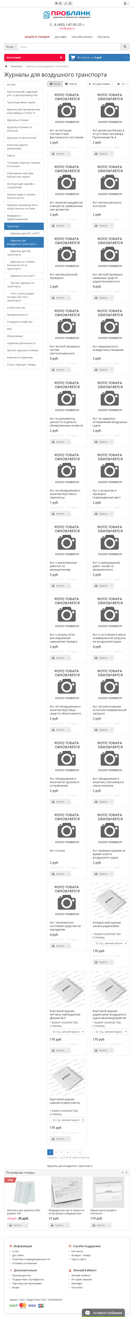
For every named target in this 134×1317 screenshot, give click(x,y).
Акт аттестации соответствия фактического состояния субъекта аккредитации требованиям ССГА (66, 137)
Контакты (77, 1251)
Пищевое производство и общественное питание (22, 206)
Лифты (11, 155)
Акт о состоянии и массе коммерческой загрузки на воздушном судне (109, 638)
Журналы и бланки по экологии (19, 128)
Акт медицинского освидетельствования (108, 348)
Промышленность (17, 314)
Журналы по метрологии (21, 137)
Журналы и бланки (18, 120)
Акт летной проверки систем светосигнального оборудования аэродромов (65, 353)
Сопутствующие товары (21, 364)
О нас (15, 1251)
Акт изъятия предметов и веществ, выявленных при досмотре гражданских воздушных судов (67, 209)
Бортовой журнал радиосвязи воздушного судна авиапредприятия (109, 1014)
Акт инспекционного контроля (107, 204)
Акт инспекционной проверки (63, 276)
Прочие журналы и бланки (22, 350)
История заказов (81, 1279)
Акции (15, 1287)
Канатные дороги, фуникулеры (17, 146)
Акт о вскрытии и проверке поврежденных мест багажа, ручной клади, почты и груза (108, 497)
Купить (60, 153)
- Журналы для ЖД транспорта (18, 252)
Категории (14, 57)
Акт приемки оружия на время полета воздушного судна (109, 854)
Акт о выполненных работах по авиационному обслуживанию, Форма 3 (66, 568)
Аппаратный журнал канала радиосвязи (107, 924)
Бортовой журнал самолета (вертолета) (65, 1101)
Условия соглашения (24, 1263)
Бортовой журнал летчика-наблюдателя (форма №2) (65, 1014)
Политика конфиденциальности (31, 1259)
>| (79, 1152)
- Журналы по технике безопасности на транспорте (21, 265)
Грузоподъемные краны (21, 102)
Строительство (16, 307)
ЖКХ (9, 329)
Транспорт (17, 66)
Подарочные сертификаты (28, 1279)
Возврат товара (81, 1255)
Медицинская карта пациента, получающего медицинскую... (67, 1212)
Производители (21, 1275)
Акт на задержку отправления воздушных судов (110, 422)
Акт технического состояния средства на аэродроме (65, 926)
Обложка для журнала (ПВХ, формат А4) (24, 1212)
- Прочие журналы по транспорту (20, 284)
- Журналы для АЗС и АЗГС (23, 233)
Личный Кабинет (81, 1275)
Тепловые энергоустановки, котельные (23, 164)
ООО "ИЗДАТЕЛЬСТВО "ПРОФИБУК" (41, 1299)
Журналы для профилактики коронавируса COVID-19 (23, 111)
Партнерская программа (26, 1283)
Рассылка (77, 1287)
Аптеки (11, 84)
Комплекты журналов (20, 357)
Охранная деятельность (21, 343)
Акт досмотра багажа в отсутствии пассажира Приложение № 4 (108, 134)
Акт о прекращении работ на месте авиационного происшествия (106, 568)
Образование (15, 336)
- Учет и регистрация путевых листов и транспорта (20, 297)
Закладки (76, 1283)
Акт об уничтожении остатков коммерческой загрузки (109, 710)
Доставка (18, 1255)
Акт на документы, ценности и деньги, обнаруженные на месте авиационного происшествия (66, 425)
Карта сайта (78, 1259)
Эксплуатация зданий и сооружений (20, 185)
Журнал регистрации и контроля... (103, 1212)
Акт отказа (57, 850)
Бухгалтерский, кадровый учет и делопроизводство (22, 93)
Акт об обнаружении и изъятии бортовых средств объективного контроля (65, 712)
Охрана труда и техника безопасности (21, 196)
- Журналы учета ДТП (20, 275)
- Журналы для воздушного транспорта (21, 242)
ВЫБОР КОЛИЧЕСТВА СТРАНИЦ (107, 935)
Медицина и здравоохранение (17, 217)
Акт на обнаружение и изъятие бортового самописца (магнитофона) (65, 496)
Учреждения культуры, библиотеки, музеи (20, 175)
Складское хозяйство (19, 321)
